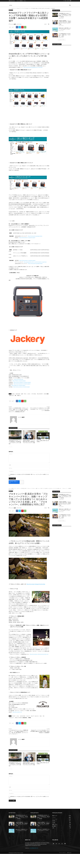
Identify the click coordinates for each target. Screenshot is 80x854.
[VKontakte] (65, 843)
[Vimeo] (69, 1)
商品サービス (14, 8)
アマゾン (25, 393)
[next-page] (11, 446)
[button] (69, 5)
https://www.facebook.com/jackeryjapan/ (22, 383)
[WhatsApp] (25, 27)
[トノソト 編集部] (9, 24)
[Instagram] (65, 1)
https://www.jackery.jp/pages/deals (35, 236)
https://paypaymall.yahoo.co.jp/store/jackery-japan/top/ (35, 262)
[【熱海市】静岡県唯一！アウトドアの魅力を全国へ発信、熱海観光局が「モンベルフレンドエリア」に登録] (29, 434)
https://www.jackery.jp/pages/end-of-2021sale (32, 67)
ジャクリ (29, 393)
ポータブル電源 (46, 393)
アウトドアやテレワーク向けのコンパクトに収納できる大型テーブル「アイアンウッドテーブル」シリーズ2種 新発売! (39, 409)
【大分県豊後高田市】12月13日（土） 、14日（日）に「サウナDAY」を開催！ (65, 35)
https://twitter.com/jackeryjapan (19, 380)
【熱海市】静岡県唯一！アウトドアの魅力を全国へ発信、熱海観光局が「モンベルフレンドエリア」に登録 (29, 441)
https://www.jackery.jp (18, 379)
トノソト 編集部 (13, 24)
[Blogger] (53, 843)
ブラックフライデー (40, 393)
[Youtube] (70, 1)
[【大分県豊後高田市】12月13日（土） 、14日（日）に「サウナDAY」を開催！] (55, 35)
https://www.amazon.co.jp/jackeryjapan (27, 237)
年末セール (19, 395)
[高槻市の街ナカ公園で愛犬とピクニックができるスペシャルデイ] (55, 30)
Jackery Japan (18, 393)
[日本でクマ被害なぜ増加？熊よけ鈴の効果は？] (43, 434)
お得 (22, 393)
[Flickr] (59, 843)
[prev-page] (9, 446)
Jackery (13, 393)
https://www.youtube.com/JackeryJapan (21, 386)
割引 (15, 395)
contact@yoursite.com (34, 848)
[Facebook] (64, 1)
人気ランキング (11, 395)
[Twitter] (67, 1)
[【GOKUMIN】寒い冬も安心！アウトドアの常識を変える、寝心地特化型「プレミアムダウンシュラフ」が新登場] (15, 434)
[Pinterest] (22, 27)
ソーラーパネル (33, 393)
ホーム (10, 8)
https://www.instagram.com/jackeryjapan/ (22, 382)
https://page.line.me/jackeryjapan (18, 385)
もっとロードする (61, 39)
